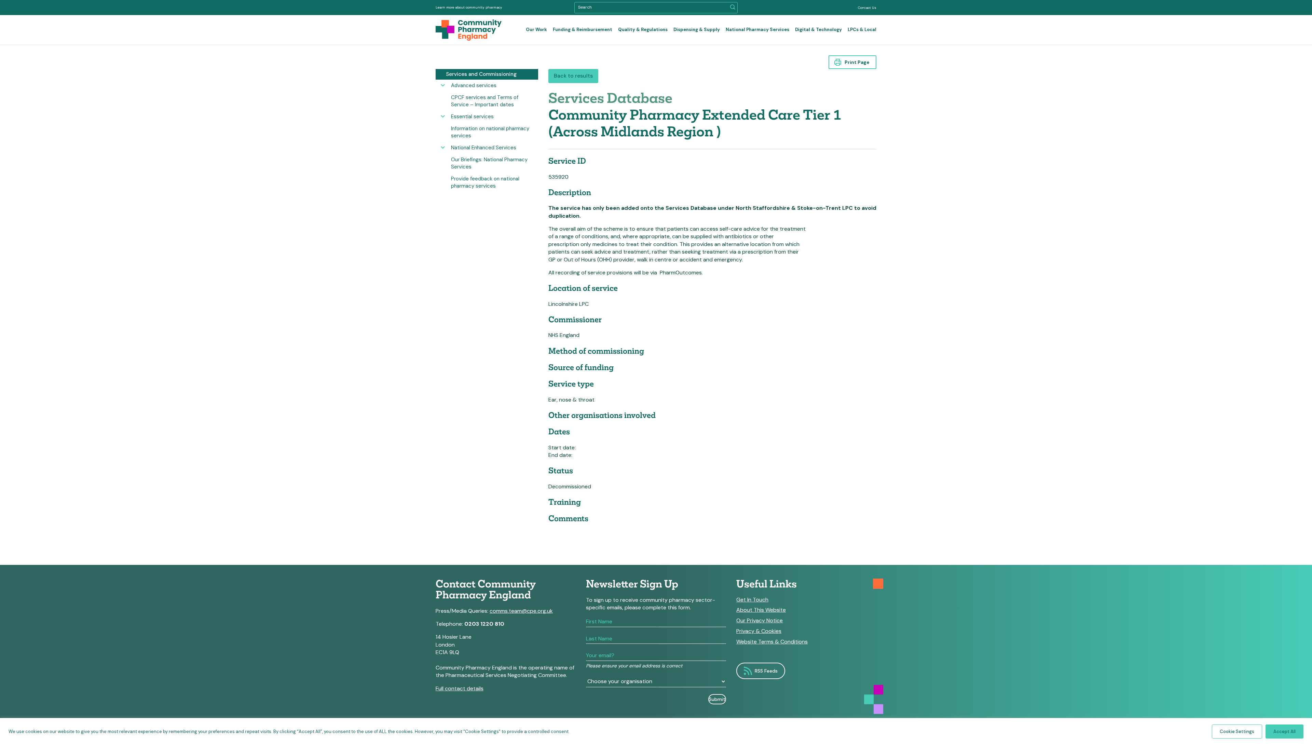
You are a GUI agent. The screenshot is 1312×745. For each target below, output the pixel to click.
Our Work (536, 29)
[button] (732, 7)
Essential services (472, 116)
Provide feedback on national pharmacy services (485, 182)
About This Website (761, 610)
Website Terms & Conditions (772, 641)
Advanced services (473, 85)
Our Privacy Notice (759, 620)
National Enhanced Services (483, 147)
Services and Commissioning (481, 74)
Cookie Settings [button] (1237, 731)
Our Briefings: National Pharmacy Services (489, 163)
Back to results (573, 75)
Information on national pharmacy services (490, 132)
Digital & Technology (818, 29)
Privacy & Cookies (758, 631)
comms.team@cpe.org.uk (521, 610)
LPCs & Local (862, 29)
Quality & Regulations (643, 29)
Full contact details (459, 688)
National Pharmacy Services (757, 29)
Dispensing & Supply (696, 29)
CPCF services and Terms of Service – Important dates (484, 101)
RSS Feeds (766, 671)
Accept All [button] (1284, 731)
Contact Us (867, 7)
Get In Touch (752, 599)
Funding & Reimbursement (582, 29)
